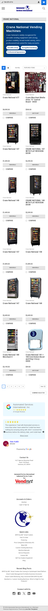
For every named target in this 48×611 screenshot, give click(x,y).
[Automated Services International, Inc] (8, 407)
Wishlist (24, 502)
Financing (24, 540)
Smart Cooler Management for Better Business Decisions (24, 574)
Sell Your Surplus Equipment (24, 558)
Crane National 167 (11, 303)
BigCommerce (13, 609)
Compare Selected (38, 393)
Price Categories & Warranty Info (24, 542)
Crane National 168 (34, 303)
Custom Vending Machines (24, 548)
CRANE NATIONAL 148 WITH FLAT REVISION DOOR (35, 202)
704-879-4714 (8, 2)
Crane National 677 (11, 97)
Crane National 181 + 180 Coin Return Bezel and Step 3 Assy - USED (35, 358)
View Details (12, 113)
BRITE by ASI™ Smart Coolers (24, 535)
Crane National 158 (34, 252)
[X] (24, 593)
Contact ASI (24, 555)
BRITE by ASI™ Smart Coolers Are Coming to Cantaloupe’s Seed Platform (24, 571)
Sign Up (26, 505)
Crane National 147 (11, 149)
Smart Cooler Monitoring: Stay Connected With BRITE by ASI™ (24, 576)
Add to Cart (35, 113)
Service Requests (24, 553)
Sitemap (35, 607)
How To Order (24, 537)
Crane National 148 (11, 200)
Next (42, 386)
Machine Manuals (24, 550)
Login (20, 505)
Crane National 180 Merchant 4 (11, 356)
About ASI (24, 545)
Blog (24, 560)
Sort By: (17, 67)
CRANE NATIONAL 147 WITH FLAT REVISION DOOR (35, 151)
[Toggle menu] (3, 8)
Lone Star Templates (31, 609)
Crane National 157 (11, 252)
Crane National (7, 95)
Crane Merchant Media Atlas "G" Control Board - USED (35, 99)
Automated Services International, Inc (23, 405)
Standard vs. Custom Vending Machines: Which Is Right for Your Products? (24, 580)
